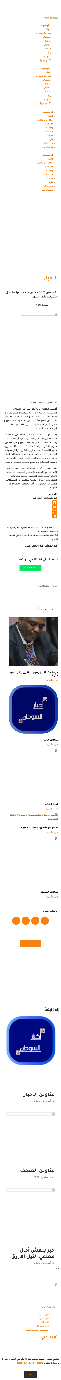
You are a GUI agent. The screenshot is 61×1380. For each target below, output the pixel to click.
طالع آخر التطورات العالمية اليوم (39, 828)
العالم (47, 45)
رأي (49, 53)
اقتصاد (47, 37)
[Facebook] (54, 7)
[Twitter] (45, 7)
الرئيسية (46, 25)
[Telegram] (27, 7)
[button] (30, 65)
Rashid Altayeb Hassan (30, 1363)
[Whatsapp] (36, 7)
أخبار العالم (51, 804)
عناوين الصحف (49, 892)
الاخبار (51, 278)
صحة (48, 49)
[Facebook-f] (54, 1347)
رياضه (48, 41)
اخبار (48, 29)
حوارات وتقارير (43, 33)
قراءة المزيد (52, 680)
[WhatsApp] (30, 511)
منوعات (47, 57)
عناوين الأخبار (50, 740)
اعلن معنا (30, 943)
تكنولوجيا (45, 60)
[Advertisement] (30, 239)
